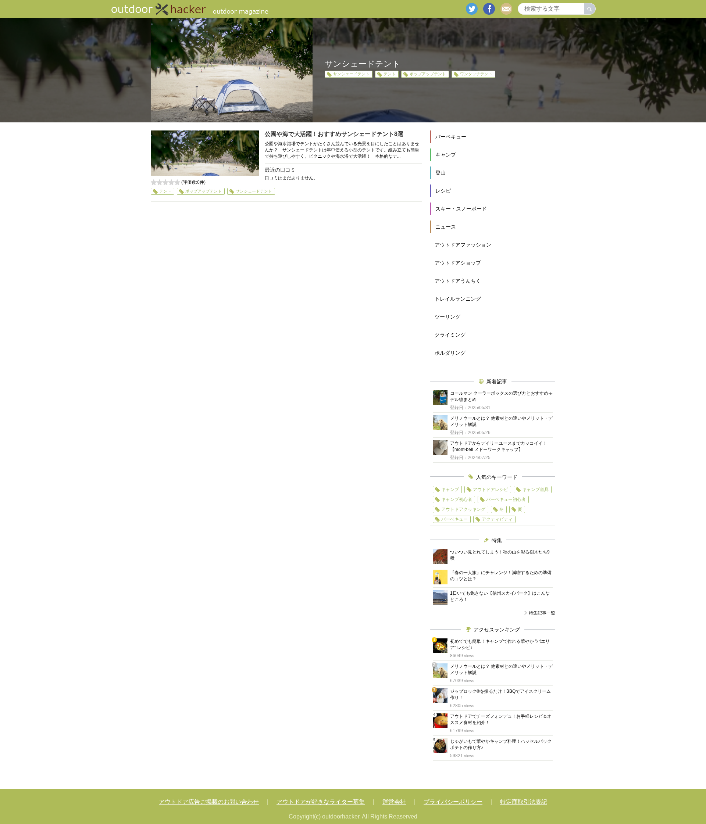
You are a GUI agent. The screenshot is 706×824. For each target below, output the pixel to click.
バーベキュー (450, 137)
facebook (489, 9)
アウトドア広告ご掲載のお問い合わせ (209, 802)
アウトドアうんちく (458, 281)
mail (506, 9)
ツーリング (447, 317)
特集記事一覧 (542, 613)
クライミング (450, 335)
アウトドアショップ (458, 263)
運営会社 (394, 802)
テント (390, 74)
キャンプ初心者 (456, 499)
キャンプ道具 (535, 489)
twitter (472, 9)
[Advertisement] (286, 274)
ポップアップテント (428, 74)
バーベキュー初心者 (506, 499)
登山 (440, 173)
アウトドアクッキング (463, 509)
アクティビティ (497, 519)
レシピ (443, 191)
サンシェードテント (351, 74)
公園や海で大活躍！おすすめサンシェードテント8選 (334, 134)
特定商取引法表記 (523, 802)
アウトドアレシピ (490, 489)
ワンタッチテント (476, 74)
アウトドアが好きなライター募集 (321, 802)
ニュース (445, 227)
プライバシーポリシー (453, 802)
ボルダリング (450, 353)
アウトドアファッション (463, 245)
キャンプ (445, 155)
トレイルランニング (458, 299)
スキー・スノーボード (461, 209)
